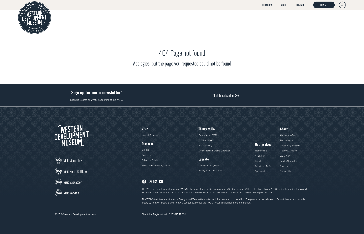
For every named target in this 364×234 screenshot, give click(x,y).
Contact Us (285, 171)
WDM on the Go (206, 140)
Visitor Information (150, 135)
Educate (310, 16)
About (284, 5)
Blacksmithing (205, 145)
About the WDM (287, 135)
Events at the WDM (207, 135)
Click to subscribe (223, 95)
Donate (324, 5)
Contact (300, 5)
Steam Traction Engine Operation (214, 150)
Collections (147, 155)
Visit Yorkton (71, 192)
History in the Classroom (210, 170)
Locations (267, 5)
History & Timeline (288, 150)
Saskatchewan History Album (156, 165)
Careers (284, 166)
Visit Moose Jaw (72, 160)
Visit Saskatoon (72, 182)
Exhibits (145, 149)
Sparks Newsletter (288, 161)
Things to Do (284, 16)
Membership (261, 150)
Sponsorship (261, 171)
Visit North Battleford (76, 171)
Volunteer (259, 155)
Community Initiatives (290, 145)
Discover (256, 16)
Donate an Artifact (263, 166)
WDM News (285, 155)
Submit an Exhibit (150, 160)
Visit (235, 16)
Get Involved (336, 16)
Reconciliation (286, 140)
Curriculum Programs (208, 165)
